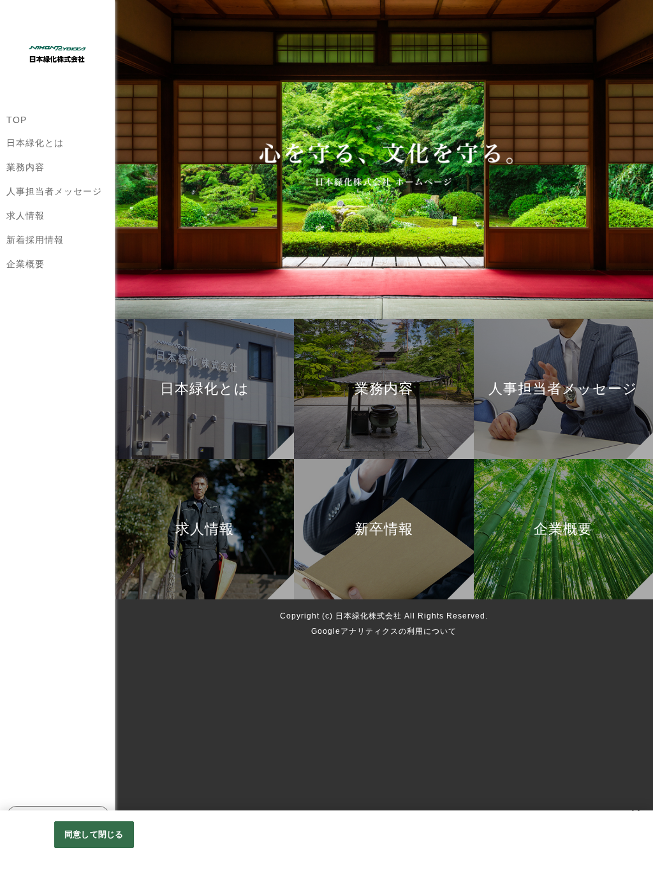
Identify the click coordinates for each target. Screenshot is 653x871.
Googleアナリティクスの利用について (384, 631)
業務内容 (25, 167)
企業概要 (25, 264)
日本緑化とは (35, 143)
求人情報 (25, 215)
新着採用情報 (35, 240)
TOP (16, 120)
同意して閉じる (93, 834)
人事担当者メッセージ (54, 191)
